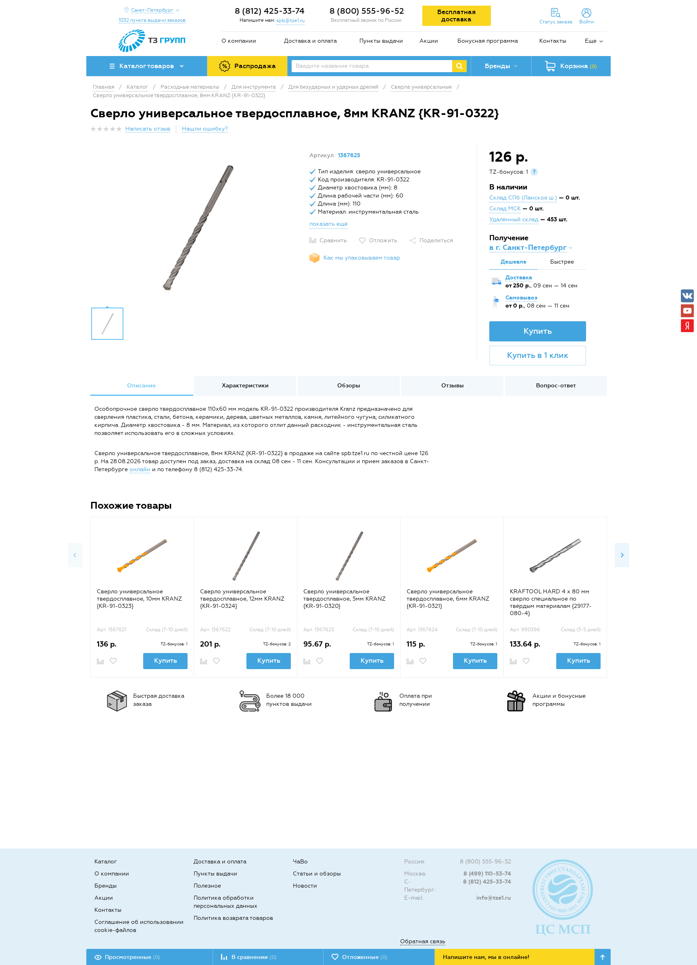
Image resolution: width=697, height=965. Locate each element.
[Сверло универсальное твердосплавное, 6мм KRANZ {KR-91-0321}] (452, 556)
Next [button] (622, 555)
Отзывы (452, 385)
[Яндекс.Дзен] (687, 325)
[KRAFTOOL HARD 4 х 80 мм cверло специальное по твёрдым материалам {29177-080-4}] (555, 556)
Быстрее (562, 261)
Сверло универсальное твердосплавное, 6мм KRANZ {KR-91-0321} (448, 598)
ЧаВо (300, 861)
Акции (428, 40)
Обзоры (348, 385)
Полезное (207, 885)
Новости (305, 885)
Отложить (383, 240)
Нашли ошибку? (205, 128)
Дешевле (513, 261)
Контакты (552, 40)
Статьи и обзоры (317, 873)
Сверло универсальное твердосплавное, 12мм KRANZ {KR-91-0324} (242, 598)
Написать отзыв (147, 128)
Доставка (518, 277)
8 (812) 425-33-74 (270, 11)
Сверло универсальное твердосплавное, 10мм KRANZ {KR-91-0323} (139, 598)
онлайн (139, 469)
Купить (538, 331)
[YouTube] (687, 310)
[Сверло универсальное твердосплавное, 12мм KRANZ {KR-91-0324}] (245, 556)
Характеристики (245, 385)
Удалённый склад (513, 219)
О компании (238, 40)
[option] (196, 226)
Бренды (105, 885)
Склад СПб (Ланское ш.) (523, 197)
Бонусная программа (487, 40)
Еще (591, 40)
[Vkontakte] (687, 295)
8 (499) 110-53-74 (487, 873)
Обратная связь (422, 941)
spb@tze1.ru (290, 20)
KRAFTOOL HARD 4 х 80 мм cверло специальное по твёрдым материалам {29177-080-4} (551, 602)
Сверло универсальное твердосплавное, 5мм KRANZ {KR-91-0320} (344, 598)
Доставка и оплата (310, 40)
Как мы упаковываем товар (361, 257)
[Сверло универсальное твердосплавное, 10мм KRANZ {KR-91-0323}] (142, 556)
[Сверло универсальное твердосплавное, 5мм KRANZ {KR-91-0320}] (349, 556)
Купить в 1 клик (537, 355)
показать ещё (328, 223)
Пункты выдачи (381, 40)
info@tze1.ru (493, 897)
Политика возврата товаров (233, 918)
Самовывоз (521, 297)
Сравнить (333, 240)
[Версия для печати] (602, 131)
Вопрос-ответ (556, 385)
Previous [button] (75, 555)
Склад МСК (505, 208)
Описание (141, 385)
